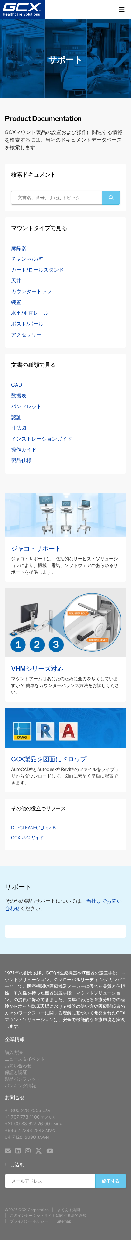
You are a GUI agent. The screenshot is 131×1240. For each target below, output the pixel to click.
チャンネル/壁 (27, 258)
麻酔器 (18, 248)
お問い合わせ (18, 1065)
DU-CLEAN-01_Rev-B (33, 828)
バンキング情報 (20, 1085)
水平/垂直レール (30, 312)
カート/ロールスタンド (37, 269)
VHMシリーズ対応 (37, 668)
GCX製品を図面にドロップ (48, 758)
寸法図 (18, 427)
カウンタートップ (31, 291)
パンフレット (26, 406)
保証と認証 (16, 1072)
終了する (111, 1181)
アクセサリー (26, 334)
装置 (16, 302)
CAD (16, 384)
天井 (16, 280)
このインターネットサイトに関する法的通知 (48, 1215)
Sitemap (64, 1221)
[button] (122, 9)
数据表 (18, 395)
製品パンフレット (22, 1079)
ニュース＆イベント (25, 1059)
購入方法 (14, 1052)
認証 (16, 417)
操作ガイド (24, 449)
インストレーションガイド (41, 438)
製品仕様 (21, 460)
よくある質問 (68, 1209)
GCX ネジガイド (27, 837)
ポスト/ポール (27, 323)
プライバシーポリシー (29, 1221)
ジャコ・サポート (36, 547)
